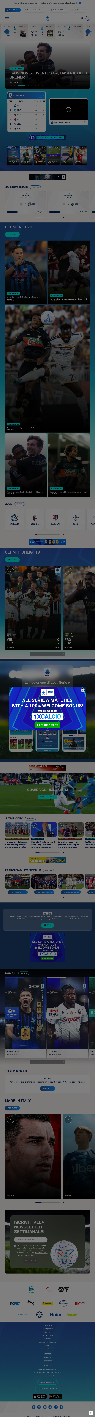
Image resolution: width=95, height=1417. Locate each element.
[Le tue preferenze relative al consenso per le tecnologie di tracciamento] (91, 1413)
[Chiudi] (83, 690)
